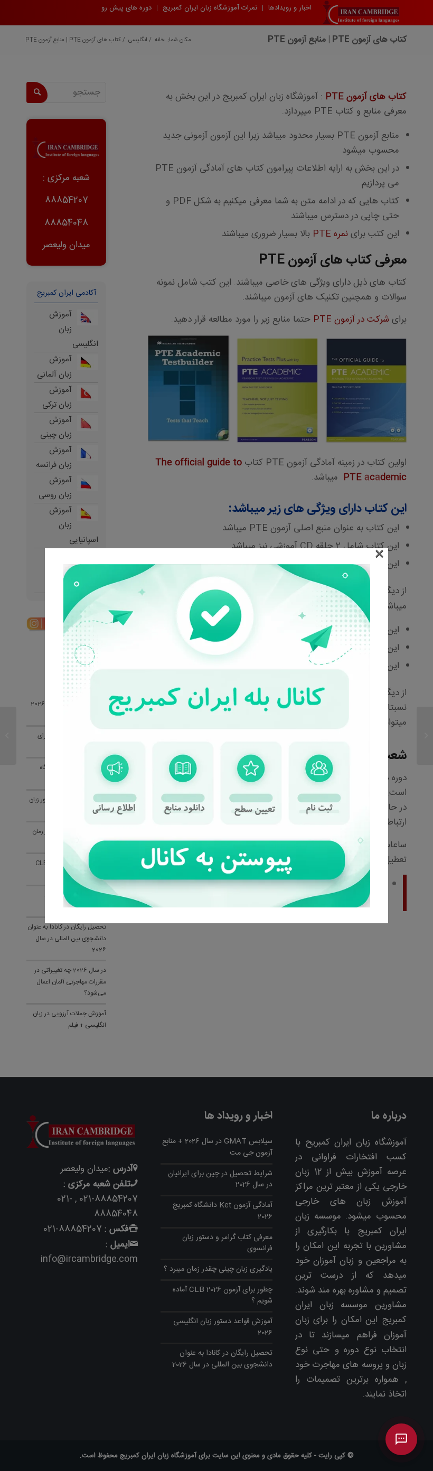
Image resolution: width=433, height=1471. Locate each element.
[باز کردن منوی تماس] (401, 1439)
